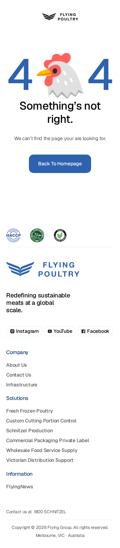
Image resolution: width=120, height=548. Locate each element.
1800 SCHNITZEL (50, 511)
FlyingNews (19, 486)
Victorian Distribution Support (39, 460)
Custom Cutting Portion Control (41, 420)
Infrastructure (21, 384)
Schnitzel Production (29, 430)
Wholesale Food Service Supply (42, 450)
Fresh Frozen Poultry (29, 411)
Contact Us (18, 374)
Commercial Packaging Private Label (47, 440)
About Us (16, 364)
